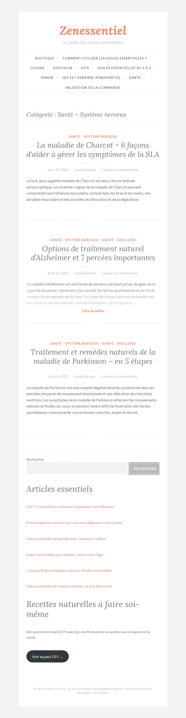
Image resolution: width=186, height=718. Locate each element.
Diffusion (62, 68)
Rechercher (35, 459)
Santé (135, 78)
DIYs (85, 68)
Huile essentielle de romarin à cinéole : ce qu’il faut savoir (69, 586)
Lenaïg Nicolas (85, 170)
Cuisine (37, 68)
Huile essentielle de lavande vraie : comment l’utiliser (66, 539)
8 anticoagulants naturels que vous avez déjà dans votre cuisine (74, 523)
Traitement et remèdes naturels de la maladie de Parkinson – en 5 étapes (93, 356)
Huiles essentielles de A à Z (124, 68)
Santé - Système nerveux (93, 137)
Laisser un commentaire (120, 170)
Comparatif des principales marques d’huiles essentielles (69, 570)
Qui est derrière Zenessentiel (91, 78)
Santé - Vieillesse (119, 240)
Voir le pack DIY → (47, 656)
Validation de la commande (92, 88)
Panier (47, 78)
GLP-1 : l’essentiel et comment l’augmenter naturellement (70, 507)
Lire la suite (103, 311)
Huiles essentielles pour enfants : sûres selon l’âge (64, 555)
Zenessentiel (93, 30)
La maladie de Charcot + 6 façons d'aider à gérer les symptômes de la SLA (92, 149)
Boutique (44, 58)
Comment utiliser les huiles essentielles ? (104, 58)
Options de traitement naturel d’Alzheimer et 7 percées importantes (93, 253)
